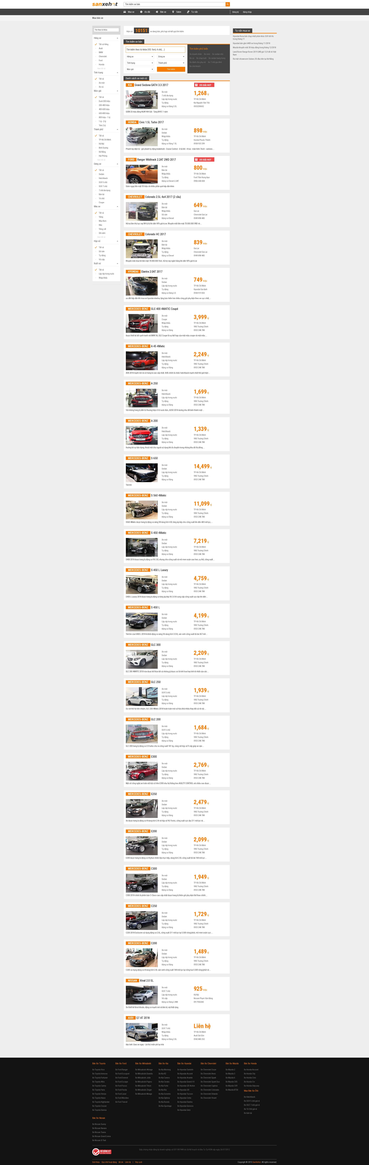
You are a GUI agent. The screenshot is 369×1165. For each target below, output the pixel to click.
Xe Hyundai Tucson (185, 1094)
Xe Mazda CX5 (231, 1082)
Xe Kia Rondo (164, 1102)
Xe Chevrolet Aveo (208, 1073)
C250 (142, 906)
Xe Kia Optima (164, 1098)
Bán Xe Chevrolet (208, 1063)
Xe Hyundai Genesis (185, 1106)
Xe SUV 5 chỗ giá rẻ (252, 1101)
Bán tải (101, 194)
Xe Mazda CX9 (231, 1086)
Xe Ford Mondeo (122, 1098)
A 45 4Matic (146, 346)
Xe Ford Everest (121, 1078)
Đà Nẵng (102, 152)
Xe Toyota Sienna (99, 1110)
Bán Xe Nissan (98, 1118)
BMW (101, 52)
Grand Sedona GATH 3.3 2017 (148, 85)
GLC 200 (144, 719)
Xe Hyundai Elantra (184, 1102)
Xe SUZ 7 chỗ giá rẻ (252, 1105)
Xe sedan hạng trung (217, 58)
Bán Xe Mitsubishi (143, 1063)
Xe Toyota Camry (99, 1086)
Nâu (100, 225)
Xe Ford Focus (121, 1086)
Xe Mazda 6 (230, 1078)
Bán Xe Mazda (232, 1063)
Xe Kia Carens (164, 1078)
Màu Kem (102, 221)
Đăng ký (235, 12)
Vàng (101, 217)
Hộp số (106, 241)
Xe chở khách (195, 66)
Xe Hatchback (249, 1097)
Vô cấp (102, 259)
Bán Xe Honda (250, 1063)
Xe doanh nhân (196, 54)
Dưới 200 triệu (104, 101)
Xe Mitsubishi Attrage (144, 1069)
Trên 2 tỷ (102, 125)
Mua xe (130, 12)
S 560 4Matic (147, 495)
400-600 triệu (104, 109)
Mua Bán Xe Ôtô (251, 1090)
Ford (100, 60)
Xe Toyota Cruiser (99, 1106)
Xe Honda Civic (250, 1078)
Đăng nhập (247, 12)
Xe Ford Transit (121, 1102)
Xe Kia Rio (163, 1090)
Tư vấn (194, 12)
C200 (142, 943)
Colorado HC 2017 (147, 234)
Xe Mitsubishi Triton (143, 1086)
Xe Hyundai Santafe (185, 1069)
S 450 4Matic (147, 533)
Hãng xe (106, 38)
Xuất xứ (106, 263)
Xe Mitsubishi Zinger (143, 1090)
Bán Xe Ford (120, 1063)
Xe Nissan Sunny (99, 1124)
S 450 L (144, 607)
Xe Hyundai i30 (183, 1090)
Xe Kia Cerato (164, 1082)
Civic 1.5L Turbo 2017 (146, 122)
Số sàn (102, 251)
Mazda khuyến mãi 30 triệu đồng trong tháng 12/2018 (254, 47)
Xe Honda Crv (249, 1082)
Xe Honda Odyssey (251, 1086)
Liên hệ (128, 1162)
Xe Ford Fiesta (121, 1090)
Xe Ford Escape (121, 1082)
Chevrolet (103, 56)
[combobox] (140, 56)
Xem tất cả (101, 68)
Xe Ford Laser (120, 1094)
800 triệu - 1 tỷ (104, 117)
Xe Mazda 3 (230, 1073)
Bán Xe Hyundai (184, 1063)
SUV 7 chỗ (103, 186)
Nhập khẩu (103, 278)
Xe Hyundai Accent (185, 1073)
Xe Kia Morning (165, 1069)
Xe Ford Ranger (121, 1069)
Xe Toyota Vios (98, 1069)
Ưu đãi (147, 12)
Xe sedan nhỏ (217, 54)
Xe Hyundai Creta (184, 1098)
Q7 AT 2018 (139, 1018)
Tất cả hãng (103, 44)
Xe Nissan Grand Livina (101, 1136)
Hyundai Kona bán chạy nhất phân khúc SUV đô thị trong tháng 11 (253, 37)
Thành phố (106, 129)
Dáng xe (106, 163)
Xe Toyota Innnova (99, 1073)
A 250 (143, 383)
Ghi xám (102, 233)
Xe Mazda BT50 (232, 1090)
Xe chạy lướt (201, 58)
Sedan (101, 174)
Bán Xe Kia (163, 1063)
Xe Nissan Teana (99, 1132)
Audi (101, 48)
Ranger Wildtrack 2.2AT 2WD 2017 (152, 159)
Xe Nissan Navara (99, 1128)
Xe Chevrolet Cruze (208, 1069)
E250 (142, 794)
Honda (101, 64)
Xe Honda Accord (251, 1069)
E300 (142, 756)
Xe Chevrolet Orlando (209, 1094)
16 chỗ (101, 198)
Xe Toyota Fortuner (100, 1078)
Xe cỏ (192, 58)
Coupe (101, 202)
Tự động (102, 255)
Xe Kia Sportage (165, 1106)
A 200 (143, 421)
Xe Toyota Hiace (99, 1098)
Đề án (121, 1162)
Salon (178, 12)
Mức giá (106, 90)
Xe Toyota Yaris (98, 1090)
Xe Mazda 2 (230, 1069)
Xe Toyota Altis (98, 1082)
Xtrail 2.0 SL (141, 980)
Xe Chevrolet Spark (208, 1078)
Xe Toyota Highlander (101, 1102)
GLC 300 (144, 645)
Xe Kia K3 (162, 1073)
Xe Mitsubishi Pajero (143, 1082)
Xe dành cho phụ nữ (198, 62)
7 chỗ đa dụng (104, 190)
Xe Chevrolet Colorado (210, 1090)
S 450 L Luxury (148, 570)
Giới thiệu (96, 1162)
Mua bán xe (97, 18)
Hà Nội (101, 144)
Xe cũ (101, 87)
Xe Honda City (249, 1073)
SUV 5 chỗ (103, 182)
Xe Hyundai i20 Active (186, 1086)
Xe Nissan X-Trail (99, 1140)
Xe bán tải (248, 1113)
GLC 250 (144, 682)
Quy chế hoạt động (109, 1162)
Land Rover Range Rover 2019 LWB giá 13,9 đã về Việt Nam (254, 53)
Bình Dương (103, 148)
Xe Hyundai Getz (184, 1110)
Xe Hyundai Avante (185, 1078)
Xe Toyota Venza (99, 1094)
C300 (142, 868)
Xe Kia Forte (163, 1086)
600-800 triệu (104, 113)
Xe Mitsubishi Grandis (144, 1073)
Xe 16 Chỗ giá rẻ (250, 1109)
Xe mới (102, 83)
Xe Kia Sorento (165, 1094)
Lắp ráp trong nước (106, 274)
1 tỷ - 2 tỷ (102, 121)
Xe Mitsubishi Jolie (143, 1078)
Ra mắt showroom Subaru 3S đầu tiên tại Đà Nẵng (253, 59)
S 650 (143, 458)
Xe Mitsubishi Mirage (143, 1094)
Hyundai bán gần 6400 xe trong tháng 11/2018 (251, 43)
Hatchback (103, 178)
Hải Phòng (103, 156)
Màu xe (106, 206)
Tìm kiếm (171, 69)
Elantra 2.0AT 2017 (145, 271)
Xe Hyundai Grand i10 (185, 1082)
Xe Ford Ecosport (122, 1073)
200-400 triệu (104, 105)
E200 (142, 831)
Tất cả (101, 79)
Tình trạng (106, 72)
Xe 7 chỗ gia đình (215, 62)
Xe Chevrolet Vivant (208, 1098)
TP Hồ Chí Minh (105, 140)
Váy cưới (138, 1162)
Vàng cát (102, 229)
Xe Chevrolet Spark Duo (210, 1082)
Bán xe (163, 12)
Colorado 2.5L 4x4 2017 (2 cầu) (154, 197)
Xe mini (207, 54)
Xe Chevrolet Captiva (209, 1086)
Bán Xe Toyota (98, 1063)
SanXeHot (257, 1162)
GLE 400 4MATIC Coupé (153, 309)
